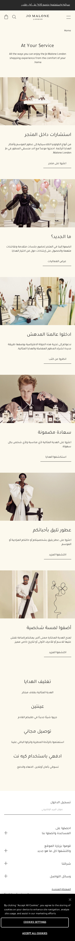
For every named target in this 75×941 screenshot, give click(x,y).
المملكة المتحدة (61, 889)
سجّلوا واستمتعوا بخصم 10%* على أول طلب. (45, 5)
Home (67, 31)
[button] (68, 17)
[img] (6, 17)
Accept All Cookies (34, 933)
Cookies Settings (35, 922)
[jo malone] (37, 17)
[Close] (70, 899)
